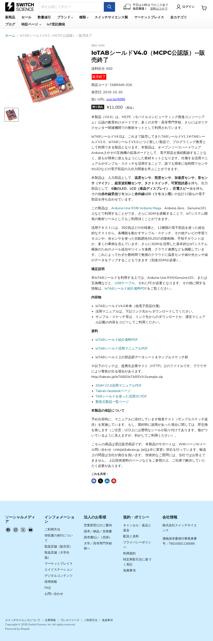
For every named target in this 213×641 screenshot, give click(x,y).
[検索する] (109, 7)
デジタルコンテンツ (59, 576)
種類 (83, 17)
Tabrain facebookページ (113, 391)
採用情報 (51, 582)
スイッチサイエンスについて (22, 620)
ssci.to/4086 (115, 99)
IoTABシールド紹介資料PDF (126, 288)
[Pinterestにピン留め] (113, 480)
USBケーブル (125, 283)
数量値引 (44, 17)
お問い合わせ (54, 594)
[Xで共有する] (100, 480)
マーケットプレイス (149, 17)
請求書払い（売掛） (98, 537)
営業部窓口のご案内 (98, 525)
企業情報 (50, 620)
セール (26, 17)
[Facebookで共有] (93, 480)
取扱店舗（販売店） (59, 546)
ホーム (10, 35)
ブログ (10, 24)
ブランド (64, 17)
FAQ (48, 588)
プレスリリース (69, 620)
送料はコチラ (159, 9)
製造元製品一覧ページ (112, 402)
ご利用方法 (52, 529)
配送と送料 (131, 536)
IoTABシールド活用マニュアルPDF (121, 348)
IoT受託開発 (56, 24)
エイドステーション (59, 570)
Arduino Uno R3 (123, 208)
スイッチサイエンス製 (111, 17)
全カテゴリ (178, 17)
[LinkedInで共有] (107, 480)
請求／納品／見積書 (98, 531)
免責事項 (129, 570)
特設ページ (30, 24)
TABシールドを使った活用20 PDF (121, 396)
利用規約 (129, 553)
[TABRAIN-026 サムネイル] (11, 114)
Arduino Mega (150, 208)
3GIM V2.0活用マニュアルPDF (118, 385)
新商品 (10, 17)
